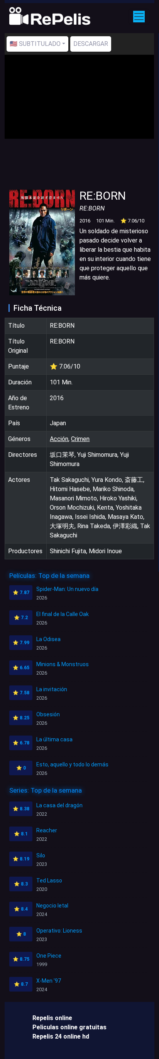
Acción (59, 439)
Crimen (80, 439)
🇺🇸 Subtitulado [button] (35, 43)
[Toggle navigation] (139, 16)
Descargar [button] (90, 43)
